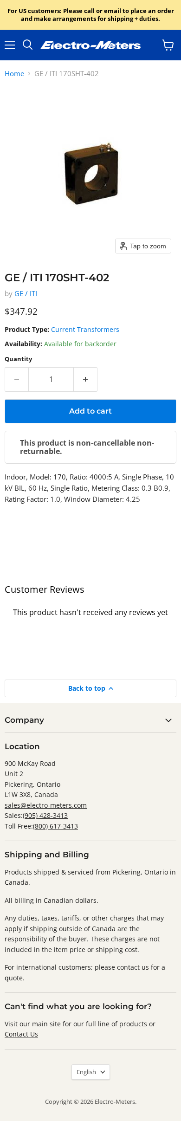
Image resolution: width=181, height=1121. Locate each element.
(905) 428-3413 (45, 815)
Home (14, 74)
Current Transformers (85, 329)
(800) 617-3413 (55, 826)
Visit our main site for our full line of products (76, 1023)
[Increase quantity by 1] (85, 379)
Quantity (18, 359)
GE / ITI (25, 293)
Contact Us (21, 1034)
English (86, 1072)
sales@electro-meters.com (46, 805)
